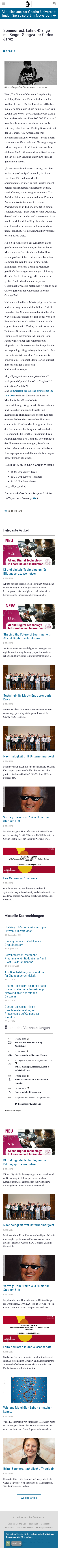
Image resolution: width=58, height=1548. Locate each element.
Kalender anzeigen (13, 1110)
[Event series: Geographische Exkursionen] (28, 1088)
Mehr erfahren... (28, 1537)
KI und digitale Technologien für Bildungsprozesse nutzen (24, 572)
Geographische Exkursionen (28, 1092)
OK (8, 1543)
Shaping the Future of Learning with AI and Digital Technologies (27, 636)
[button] (29, 1497)
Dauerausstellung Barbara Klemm (31, 1055)
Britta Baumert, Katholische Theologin (29, 1469)
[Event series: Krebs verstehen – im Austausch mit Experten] (28, 1076)
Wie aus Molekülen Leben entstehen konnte (27, 1410)
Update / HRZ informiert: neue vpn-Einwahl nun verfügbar (25, 929)
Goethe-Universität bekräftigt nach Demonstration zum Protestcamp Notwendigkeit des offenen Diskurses (25, 991)
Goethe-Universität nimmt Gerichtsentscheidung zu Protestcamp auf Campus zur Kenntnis (22, 1012)
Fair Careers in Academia (20, 878)
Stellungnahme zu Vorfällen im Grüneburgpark (23, 942)
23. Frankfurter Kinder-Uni (28, 1103)
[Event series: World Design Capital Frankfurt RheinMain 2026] (16, 1063)
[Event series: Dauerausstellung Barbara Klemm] (27, 1051)
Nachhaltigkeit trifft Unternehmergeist (28, 756)
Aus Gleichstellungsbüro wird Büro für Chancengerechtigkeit (25, 974)
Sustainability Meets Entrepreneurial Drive (27, 697)
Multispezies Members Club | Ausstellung (28, 1044)
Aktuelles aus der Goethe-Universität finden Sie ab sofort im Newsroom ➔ (29, 13)
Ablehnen (16, 1543)
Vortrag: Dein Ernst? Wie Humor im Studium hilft (26, 819)
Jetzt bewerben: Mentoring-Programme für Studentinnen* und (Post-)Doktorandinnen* (25, 958)
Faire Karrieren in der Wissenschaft (27, 1347)
